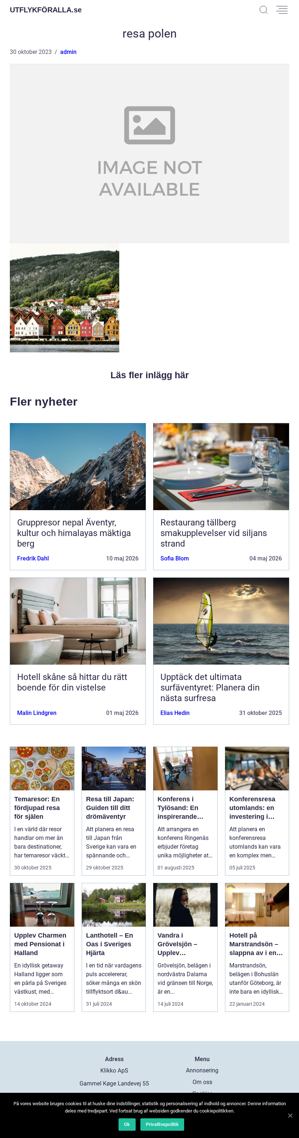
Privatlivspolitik (162, 1124)
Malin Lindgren (37, 712)
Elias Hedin (175, 712)
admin (68, 51)
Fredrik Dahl (33, 558)
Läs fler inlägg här (149, 375)
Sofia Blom (174, 558)
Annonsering (202, 1070)
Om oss (202, 1082)
